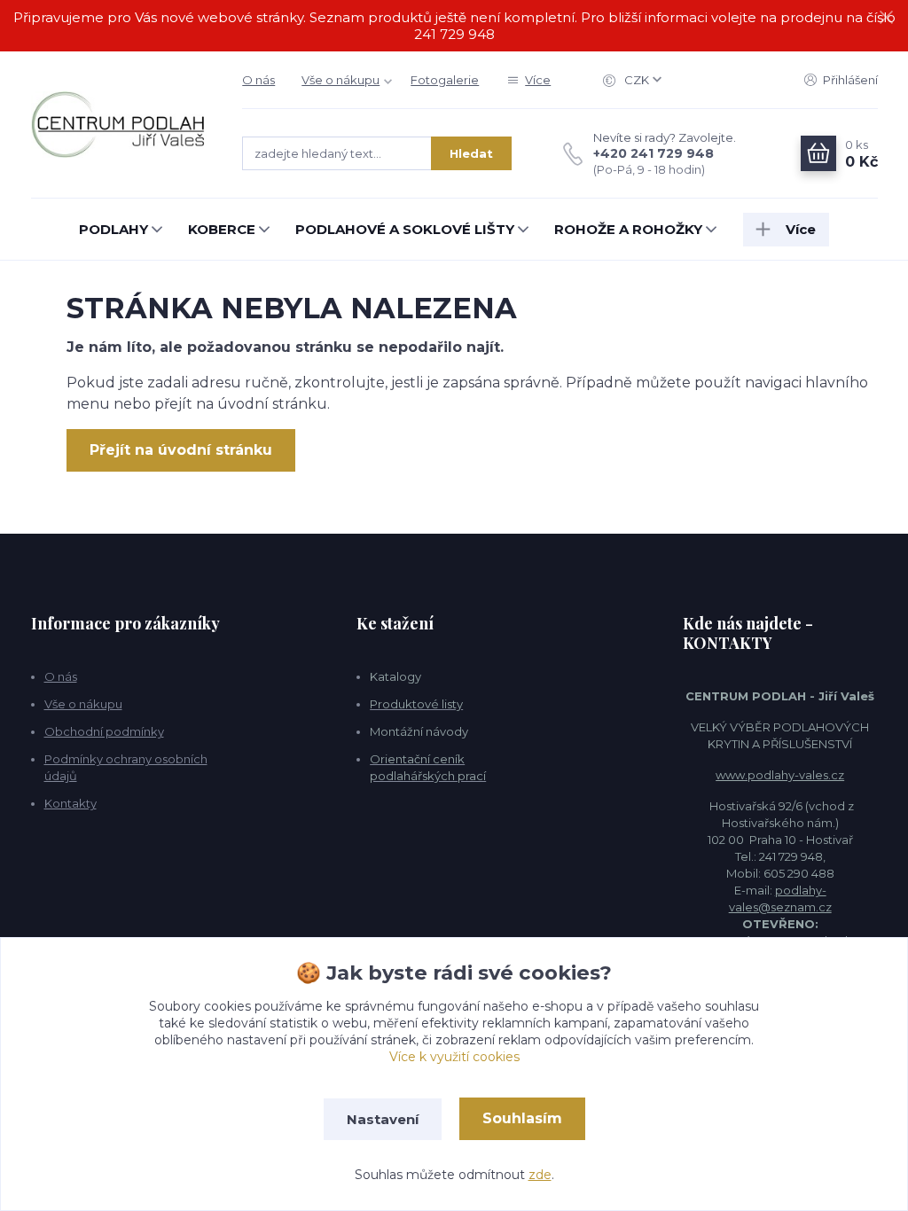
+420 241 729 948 (653, 153)
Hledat (471, 153)
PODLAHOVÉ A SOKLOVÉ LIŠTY (404, 229)
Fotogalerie (445, 80)
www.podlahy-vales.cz (780, 775)
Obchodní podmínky (104, 731)
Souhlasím (522, 1118)
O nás (258, 80)
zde (540, 1175)
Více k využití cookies (454, 1057)
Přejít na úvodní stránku (181, 449)
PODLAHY (113, 229)
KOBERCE (221, 229)
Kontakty (70, 803)
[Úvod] (119, 125)
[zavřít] (886, 17)
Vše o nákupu (340, 80)
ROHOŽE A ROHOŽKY (628, 229)
